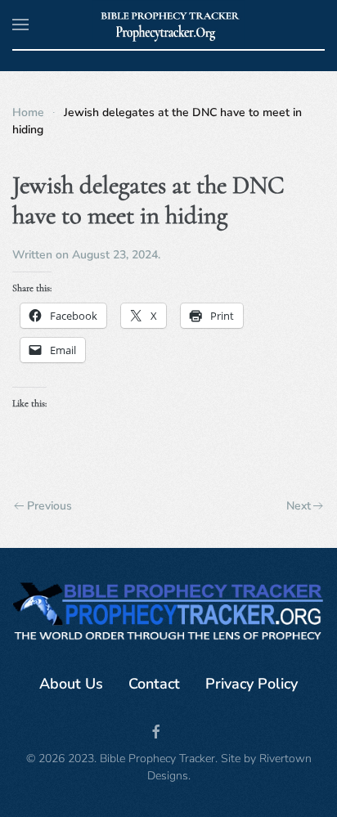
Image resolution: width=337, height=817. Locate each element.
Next (298, 506)
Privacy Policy (251, 684)
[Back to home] (169, 24)
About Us (71, 684)
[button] (20, 24)
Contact (154, 684)
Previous (49, 506)
